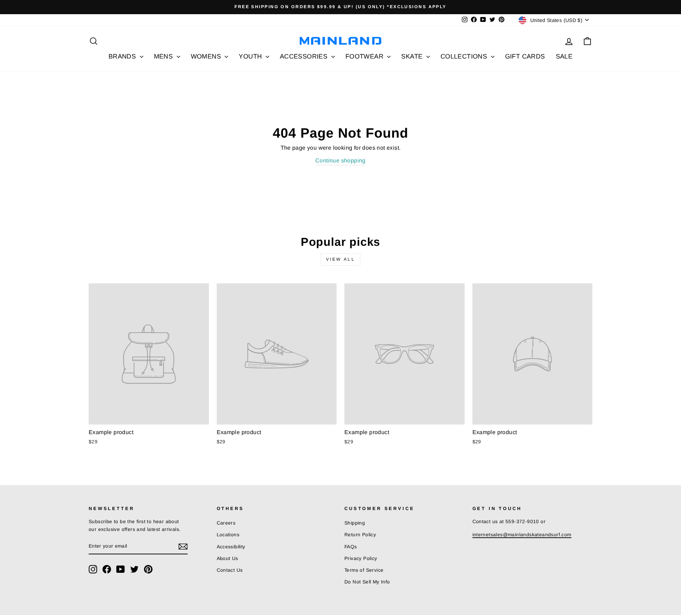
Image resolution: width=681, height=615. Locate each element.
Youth (251, 56)
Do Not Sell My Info (367, 581)
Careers (226, 523)
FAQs (350, 546)
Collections (465, 56)
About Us (227, 558)
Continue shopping (340, 160)
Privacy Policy (360, 558)
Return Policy (360, 534)
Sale (564, 56)
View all (340, 259)
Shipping (354, 523)
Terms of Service (363, 570)
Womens (207, 56)
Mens (164, 56)
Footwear (365, 56)
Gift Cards (525, 56)
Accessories (305, 56)
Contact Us (230, 570)
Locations (228, 534)
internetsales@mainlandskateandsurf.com (521, 534)
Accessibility (231, 546)
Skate (412, 56)
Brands (123, 56)
